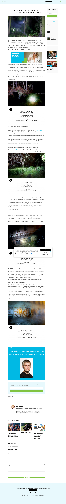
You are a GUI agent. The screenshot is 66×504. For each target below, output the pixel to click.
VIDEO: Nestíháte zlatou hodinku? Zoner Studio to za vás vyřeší (50, 69)
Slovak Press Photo (39, 130)
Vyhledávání (37, 495)
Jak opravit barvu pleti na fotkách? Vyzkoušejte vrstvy (13, 435)
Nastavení (45, 252)
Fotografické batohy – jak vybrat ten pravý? (53, 32)
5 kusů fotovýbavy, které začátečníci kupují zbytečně (54, 25)
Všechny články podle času (31, 495)
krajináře (15, 149)
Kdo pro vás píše (24, 495)
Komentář (10, 453)
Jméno (9, 465)
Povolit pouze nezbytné (45, 254)
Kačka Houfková (19, 406)
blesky (14, 151)
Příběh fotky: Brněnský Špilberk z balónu (53, 39)
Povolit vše (46, 249)
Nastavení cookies (41, 495)
